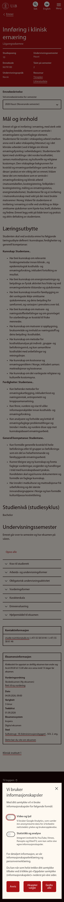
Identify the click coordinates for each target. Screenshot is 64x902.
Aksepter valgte (32, 886)
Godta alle (49, 886)
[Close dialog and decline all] (56, 788)
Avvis (13, 886)
